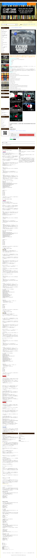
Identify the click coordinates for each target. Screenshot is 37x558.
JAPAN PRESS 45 (4, 125)
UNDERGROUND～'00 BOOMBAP (18, 27)
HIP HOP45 (3, 126)
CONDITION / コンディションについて (5, 110)
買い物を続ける (24, 130)
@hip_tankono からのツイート (4, 92)
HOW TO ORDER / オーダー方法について (5, 112)
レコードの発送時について (5, 114)
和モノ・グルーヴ (4, 119)
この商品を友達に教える (12, 130)
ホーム (10, 27)
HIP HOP (13, 27)
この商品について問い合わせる (18, 130)
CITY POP (3, 122)
